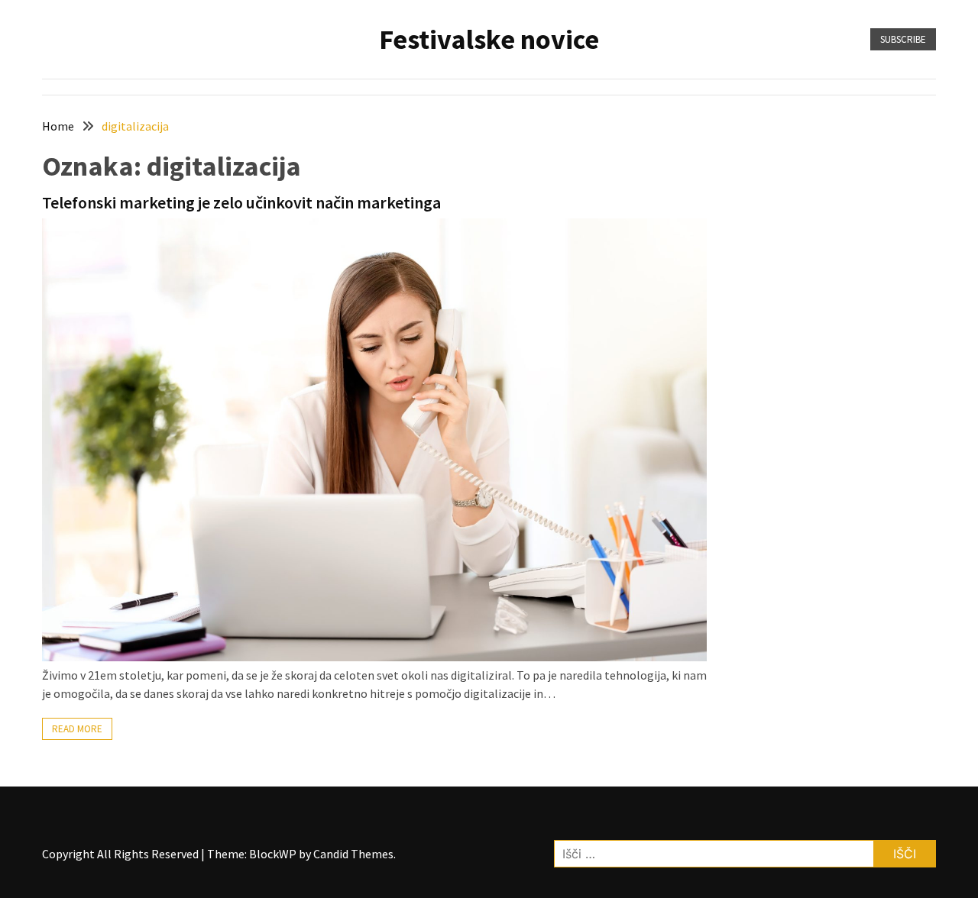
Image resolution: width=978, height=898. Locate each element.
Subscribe (903, 39)
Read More (77, 728)
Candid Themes (353, 853)
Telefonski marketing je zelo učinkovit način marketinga (241, 202)
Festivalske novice (489, 39)
